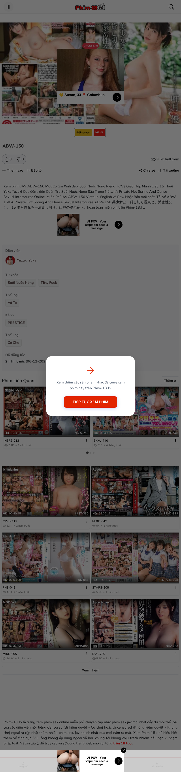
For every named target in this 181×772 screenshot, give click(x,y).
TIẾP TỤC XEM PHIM (90, 402)
